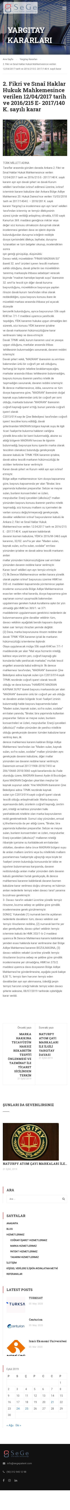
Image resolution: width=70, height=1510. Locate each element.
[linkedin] (16, 1480)
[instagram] (9, 1480)
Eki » (18, 1425)
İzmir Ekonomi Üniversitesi (48, 1341)
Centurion (36, 1319)
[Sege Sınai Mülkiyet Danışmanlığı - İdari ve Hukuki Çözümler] (20, 9)
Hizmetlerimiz (15, 1234)
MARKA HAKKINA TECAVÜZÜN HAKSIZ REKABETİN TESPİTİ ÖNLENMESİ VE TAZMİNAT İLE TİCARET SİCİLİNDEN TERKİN (19, 1054)
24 (17, 1408)
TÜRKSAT (36, 1298)
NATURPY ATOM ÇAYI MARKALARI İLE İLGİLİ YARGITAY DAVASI (35, 1164)
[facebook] (3, 1480)
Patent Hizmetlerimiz (24, 1251)
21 (52, 1402)
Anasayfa (12, 1223)
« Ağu (10, 1425)
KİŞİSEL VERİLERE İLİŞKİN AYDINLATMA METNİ (32, 1268)
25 (26, 1408)
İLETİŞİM (12, 1262)
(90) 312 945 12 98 (16, 1471)
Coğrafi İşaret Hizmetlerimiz (28, 1240)
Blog (10, 1229)
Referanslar (14, 1274)
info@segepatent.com (19, 1463)
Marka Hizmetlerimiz (23, 1245)
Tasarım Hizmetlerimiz (24, 1257)
